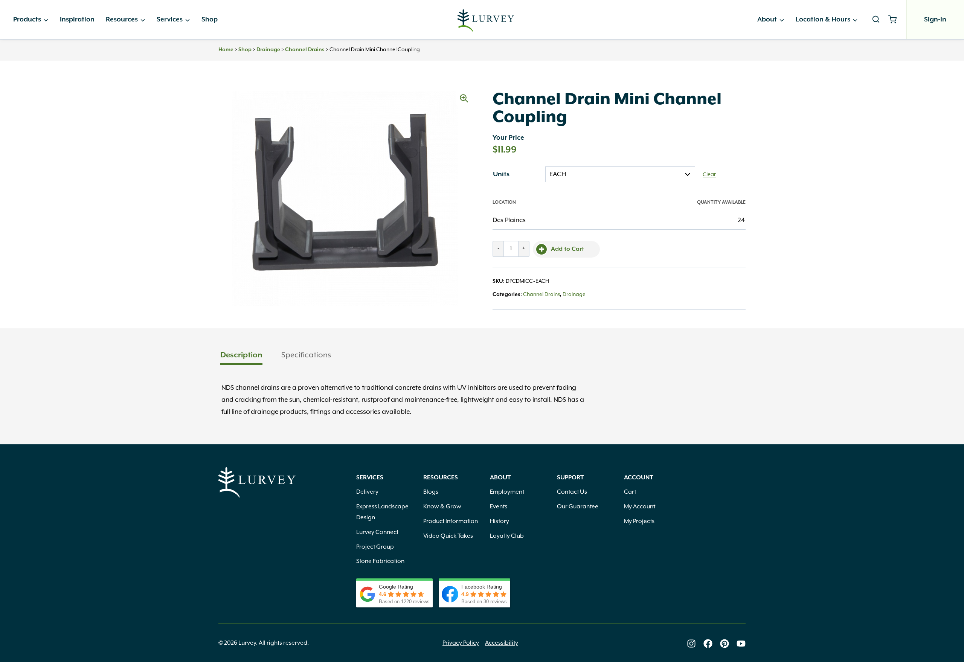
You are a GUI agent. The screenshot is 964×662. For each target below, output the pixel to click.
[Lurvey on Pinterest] (724, 643)
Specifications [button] (306, 355)
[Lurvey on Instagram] (691, 643)
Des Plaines (509, 220)
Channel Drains (305, 50)
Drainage (268, 50)
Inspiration (77, 19)
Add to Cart (567, 249)
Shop (209, 19)
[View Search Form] (876, 19)
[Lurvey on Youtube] (741, 643)
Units (501, 174)
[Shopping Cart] (895, 19)
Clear (709, 175)
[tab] (241, 356)
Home (225, 50)
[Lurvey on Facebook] (707, 643)
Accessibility (501, 643)
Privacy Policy (460, 643)
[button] (463, 98)
